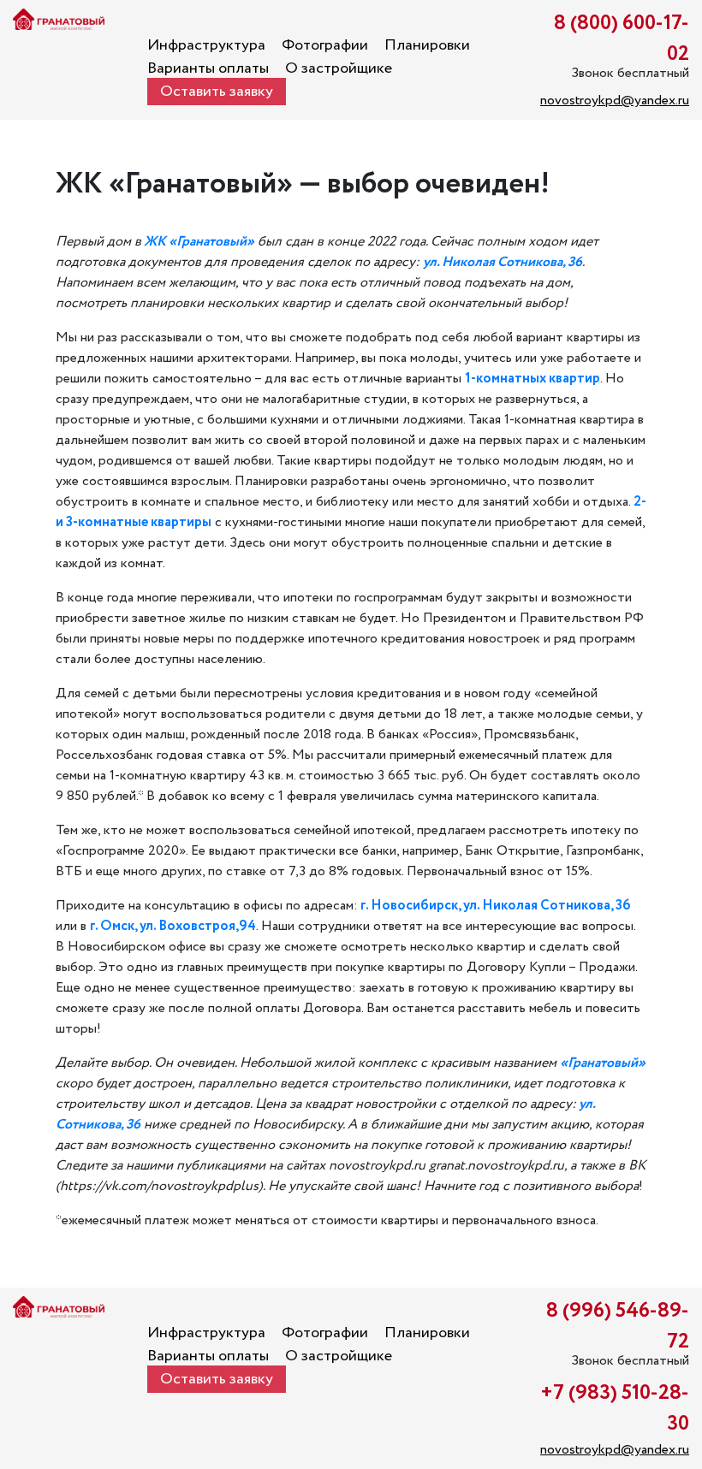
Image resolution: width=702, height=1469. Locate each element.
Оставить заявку (216, 91)
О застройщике (338, 68)
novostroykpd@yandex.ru (614, 100)
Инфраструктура (206, 45)
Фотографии (325, 45)
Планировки (427, 45)
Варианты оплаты (208, 68)
